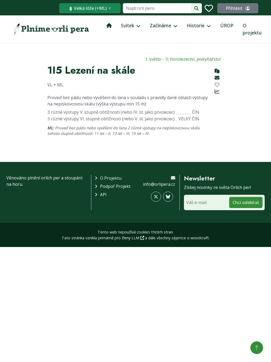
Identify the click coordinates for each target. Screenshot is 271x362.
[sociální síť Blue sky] (168, 197)
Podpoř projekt (115, 186)
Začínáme (160, 25)
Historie (196, 25)
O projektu (252, 29)
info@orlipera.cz (159, 184)
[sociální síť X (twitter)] (156, 197)
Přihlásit (234, 8)
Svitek (127, 25)
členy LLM (131, 237)
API (103, 194)
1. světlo (153, 59)
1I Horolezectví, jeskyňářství (192, 59)
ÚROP (226, 25)
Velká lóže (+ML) (90, 8)
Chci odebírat (246, 202)
